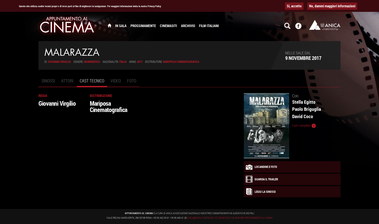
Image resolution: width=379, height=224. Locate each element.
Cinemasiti (168, 25)
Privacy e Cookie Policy (219, 217)
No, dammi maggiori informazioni (332, 6)
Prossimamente (143, 25)
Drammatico (92, 62)
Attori (67, 81)
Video (116, 81)
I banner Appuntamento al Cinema (253, 217)
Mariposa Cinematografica (181, 62)
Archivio (188, 25)
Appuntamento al (67, 26)
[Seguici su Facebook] (300, 27)
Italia (123, 62)
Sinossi (48, 81)
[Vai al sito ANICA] (325, 25)
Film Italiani (209, 25)
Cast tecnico (93, 82)
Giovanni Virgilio (59, 62)
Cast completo (301, 125)
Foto (131, 81)
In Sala (121, 25)
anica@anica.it (195, 217)
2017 (140, 62)
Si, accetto (294, 6)
